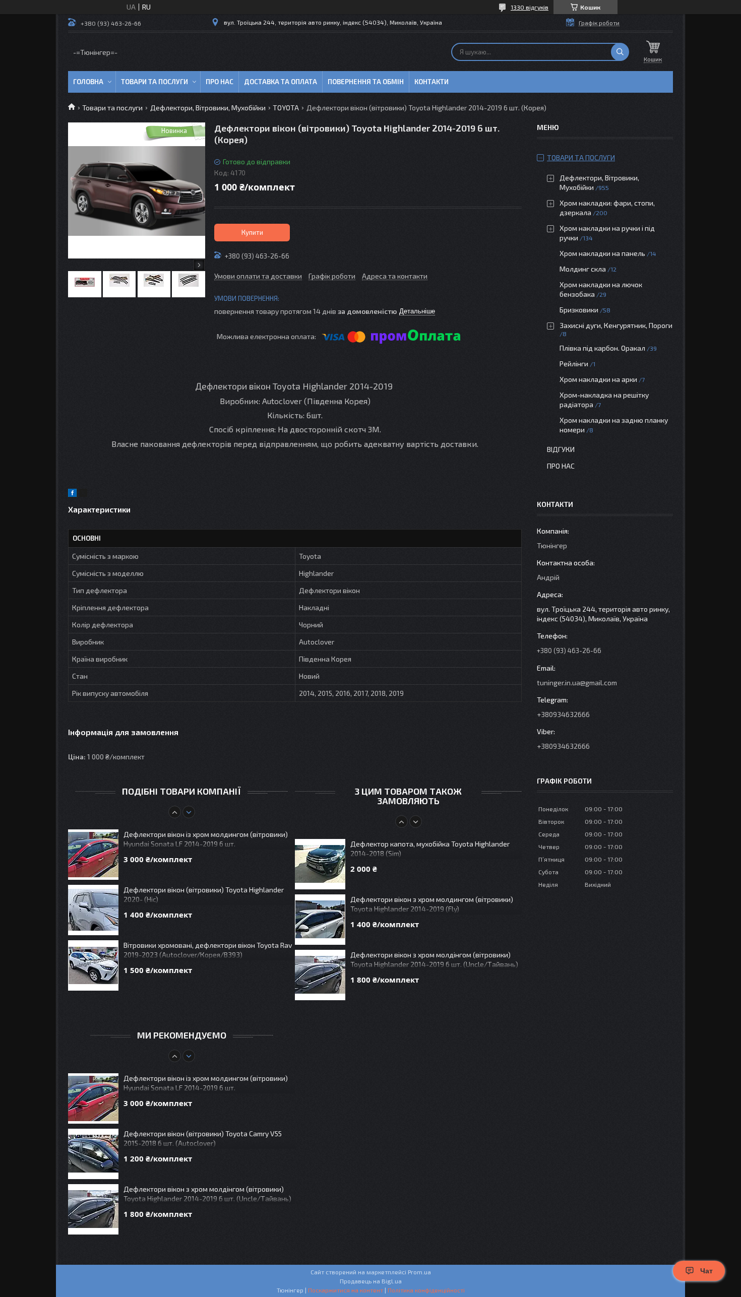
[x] (83, 494)
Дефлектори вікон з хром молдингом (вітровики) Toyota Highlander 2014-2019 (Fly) (431, 904)
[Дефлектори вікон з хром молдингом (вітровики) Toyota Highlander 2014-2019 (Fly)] (320, 919)
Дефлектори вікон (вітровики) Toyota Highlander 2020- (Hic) (204, 894)
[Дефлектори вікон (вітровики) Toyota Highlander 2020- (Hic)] (93, 910)
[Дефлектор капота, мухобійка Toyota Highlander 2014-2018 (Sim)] (320, 864)
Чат (706, 1271)
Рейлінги (574, 363)
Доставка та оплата (280, 82)
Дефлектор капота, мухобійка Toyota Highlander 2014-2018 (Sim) (430, 848)
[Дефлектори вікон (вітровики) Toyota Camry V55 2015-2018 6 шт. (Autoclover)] (93, 1154)
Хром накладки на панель (602, 253)
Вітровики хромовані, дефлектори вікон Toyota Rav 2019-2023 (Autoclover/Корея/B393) (208, 950)
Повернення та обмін (366, 82)
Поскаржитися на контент (345, 1289)
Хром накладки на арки (598, 379)
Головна (88, 82)
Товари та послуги (154, 82)
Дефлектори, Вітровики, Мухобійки (208, 107)
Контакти (431, 82)
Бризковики (579, 309)
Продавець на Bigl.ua (371, 1280)
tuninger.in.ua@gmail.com (577, 682)
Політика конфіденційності (426, 1289)
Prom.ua (419, 1271)
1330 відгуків (529, 7)
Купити (252, 232)
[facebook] (72, 494)
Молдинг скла (583, 269)
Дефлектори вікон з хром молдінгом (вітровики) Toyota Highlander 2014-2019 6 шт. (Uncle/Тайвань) (434, 959)
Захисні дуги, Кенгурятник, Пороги (616, 325)
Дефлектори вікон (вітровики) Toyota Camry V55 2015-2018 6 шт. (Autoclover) (203, 1138)
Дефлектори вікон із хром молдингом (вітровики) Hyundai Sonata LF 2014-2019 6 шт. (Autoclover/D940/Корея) (206, 840)
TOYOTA (286, 107)
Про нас (219, 82)
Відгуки (561, 449)
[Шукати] (620, 52)
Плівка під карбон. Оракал (602, 348)
